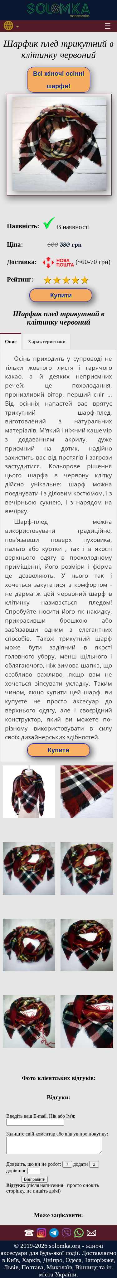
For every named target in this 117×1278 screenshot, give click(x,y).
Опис (11, 341)
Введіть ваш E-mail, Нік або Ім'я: (40, 1116)
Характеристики (47, 341)
